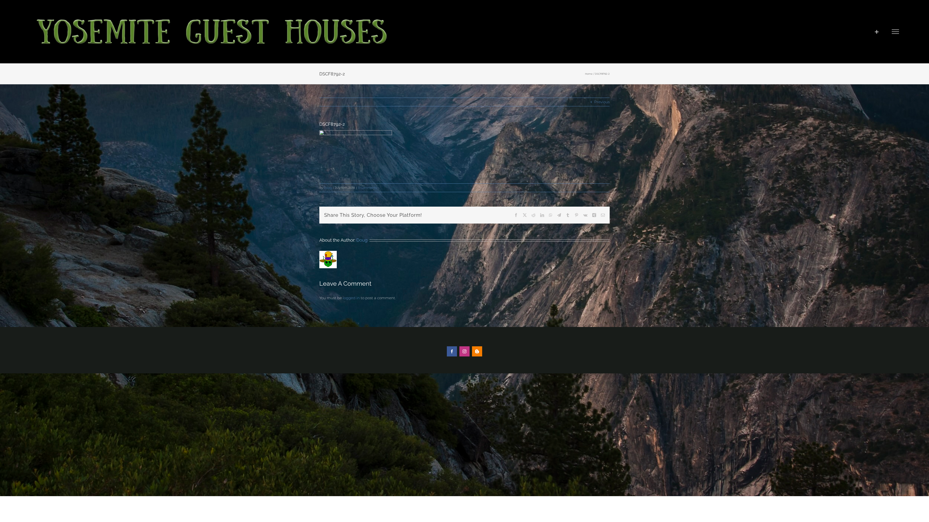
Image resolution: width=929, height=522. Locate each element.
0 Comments (367, 187)
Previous (602, 102)
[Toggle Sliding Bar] (876, 32)
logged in (351, 298)
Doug (328, 187)
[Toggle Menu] (895, 31)
